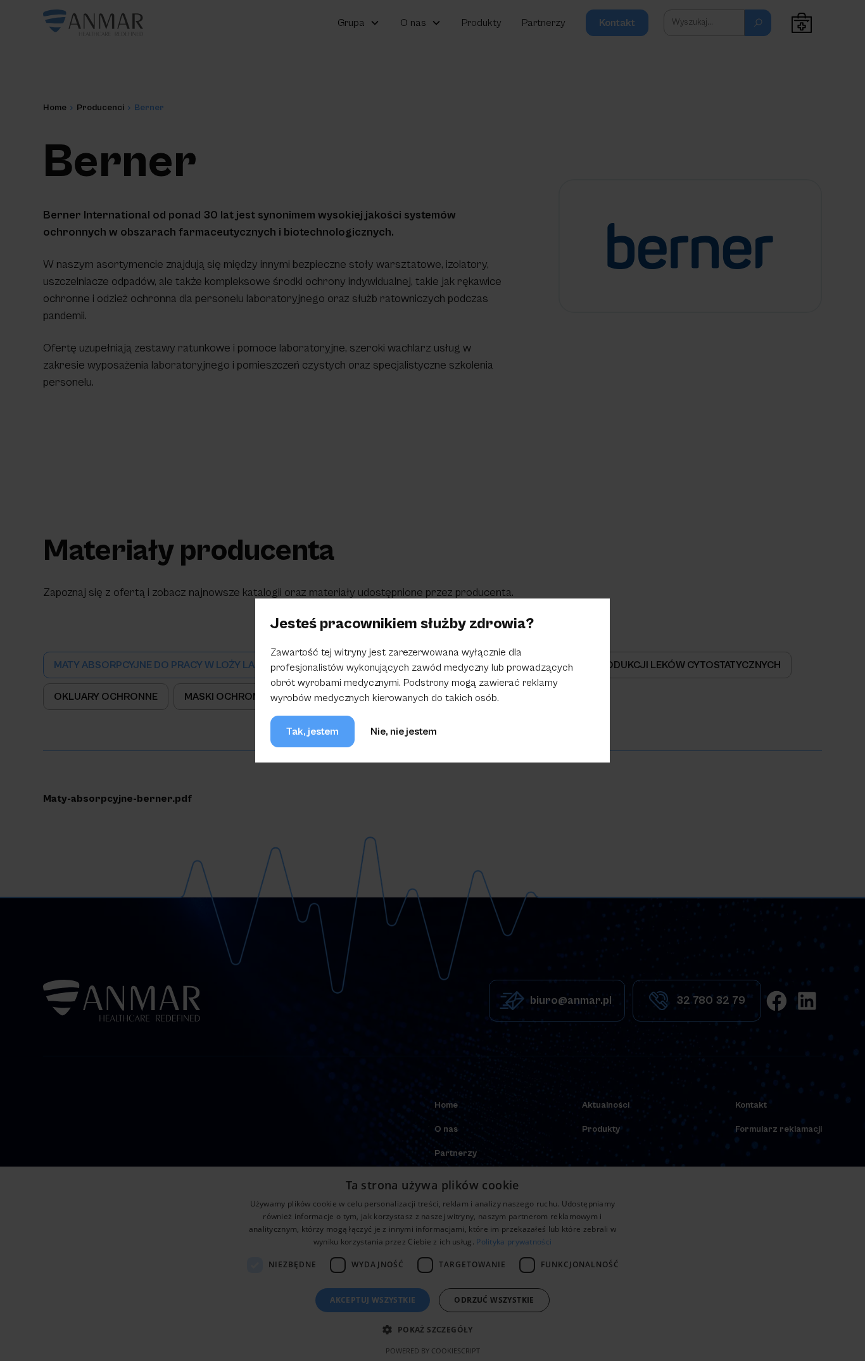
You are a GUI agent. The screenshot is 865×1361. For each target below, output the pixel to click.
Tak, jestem (312, 731)
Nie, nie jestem (403, 731)
